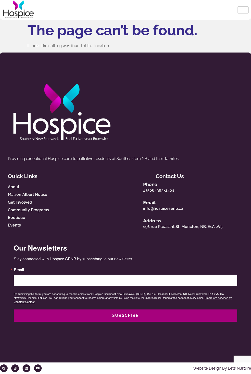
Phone (150, 184)
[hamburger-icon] (243, 9)
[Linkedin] (26, 368)
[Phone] (134, 186)
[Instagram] (15, 368)
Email (149, 202)
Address (152, 220)
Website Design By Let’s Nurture (222, 368)
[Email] (134, 204)
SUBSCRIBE (125, 315)
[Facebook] (4, 368)
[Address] (134, 222)
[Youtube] (38, 368)
